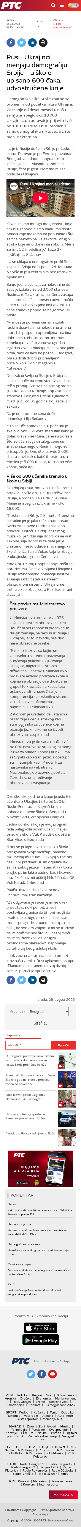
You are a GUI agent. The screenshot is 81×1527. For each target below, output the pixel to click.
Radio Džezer (47, 1474)
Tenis (53, 1412)
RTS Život (46, 1450)
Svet (49, 1395)
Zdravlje (11, 1433)
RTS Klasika (65, 1450)
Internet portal (49, 1484)
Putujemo (38, 1430)
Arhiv (64, 1474)
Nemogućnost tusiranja (24, 1244)
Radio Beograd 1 (32, 1464)
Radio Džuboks (62, 1470)
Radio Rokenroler (34, 1470)
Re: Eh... (13, 1284)
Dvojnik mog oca (19, 1224)
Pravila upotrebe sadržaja (56, 1510)
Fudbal (24, 1412)
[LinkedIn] (32, 42)
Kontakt (23, 1481)
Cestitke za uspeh (20, 1264)
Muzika (65, 1426)
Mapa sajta (63, 1495)
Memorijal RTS (53, 1419)
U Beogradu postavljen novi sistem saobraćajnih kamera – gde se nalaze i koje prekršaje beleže (29, 1060)
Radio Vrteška (23, 1474)
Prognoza (17, 1011)
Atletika (47, 1416)
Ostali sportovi (28, 1419)
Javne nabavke (61, 1481)
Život (30, 1426)
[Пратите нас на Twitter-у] (31, 1374)
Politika (22, 1395)
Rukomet (13, 1416)
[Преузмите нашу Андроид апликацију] (40, 1339)
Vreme (40, 1402)
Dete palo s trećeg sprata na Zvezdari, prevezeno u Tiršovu (26, 1116)
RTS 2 (30, 1447)
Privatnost (12, 1510)
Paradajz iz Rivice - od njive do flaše (30, 1133)
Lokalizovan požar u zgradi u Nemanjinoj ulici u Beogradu (25, 1097)
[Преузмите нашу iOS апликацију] (40, 1328)
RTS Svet (58, 1447)
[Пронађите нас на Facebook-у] (41, 1374)
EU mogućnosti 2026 (60, 1405)
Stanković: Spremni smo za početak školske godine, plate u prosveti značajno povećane (30, 1079)
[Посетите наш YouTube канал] (52, 1374)
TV (8, 1447)
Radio (12, 1464)
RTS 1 (17, 1447)
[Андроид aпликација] (40, 1169)
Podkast (34, 1405)
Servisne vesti (58, 1402)
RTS (12, 1481)
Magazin (16, 1426)
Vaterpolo (31, 1416)
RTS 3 (43, 1447)
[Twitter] (21, 42)
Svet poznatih (58, 1430)
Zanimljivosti (47, 1426)
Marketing (40, 1481)
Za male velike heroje (42, 1436)
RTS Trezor (34, 1453)
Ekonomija (43, 1398)
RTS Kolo (15, 1453)
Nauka (42, 1433)
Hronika (10, 1398)
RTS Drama (26, 1450)
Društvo (26, 1398)
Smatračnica (15, 1405)
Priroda (56, 1433)
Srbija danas (65, 1395)
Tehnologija (19, 1430)
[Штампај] (43, 42)
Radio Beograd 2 (60, 1464)
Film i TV (27, 1433)
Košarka (39, 1412)
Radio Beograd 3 (23, 1467)
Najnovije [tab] (13, 1035)
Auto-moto (65, 1416)
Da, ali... (13, 1204)
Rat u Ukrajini (22, 1402)
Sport (11, 1412)
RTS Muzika (54, 1453)
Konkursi (29, 1484)
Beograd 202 (49, 1467)
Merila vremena (65, 1398)
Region (37, 1395)
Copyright (29, 1510)
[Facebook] (10, 42)
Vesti (10, 1395)
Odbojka (67, 1412)
